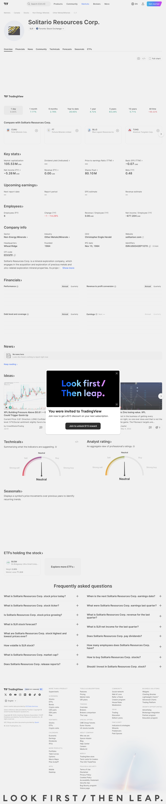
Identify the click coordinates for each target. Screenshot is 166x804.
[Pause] (116, 404)
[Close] (116, 373)
